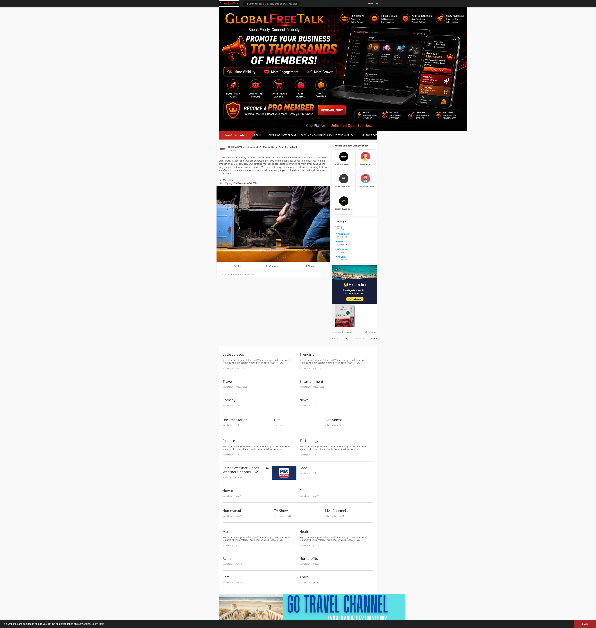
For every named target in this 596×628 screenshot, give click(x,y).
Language (372, 332)
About (335, 338)
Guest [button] (373, 3)
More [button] (372, 338)
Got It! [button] (585, 624)
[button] (271, 3)
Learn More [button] (98, 624)
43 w (230, 150)
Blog (346, 338)
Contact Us (359, 338)
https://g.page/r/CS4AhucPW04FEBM (238, 183)
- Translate (236, 150)
